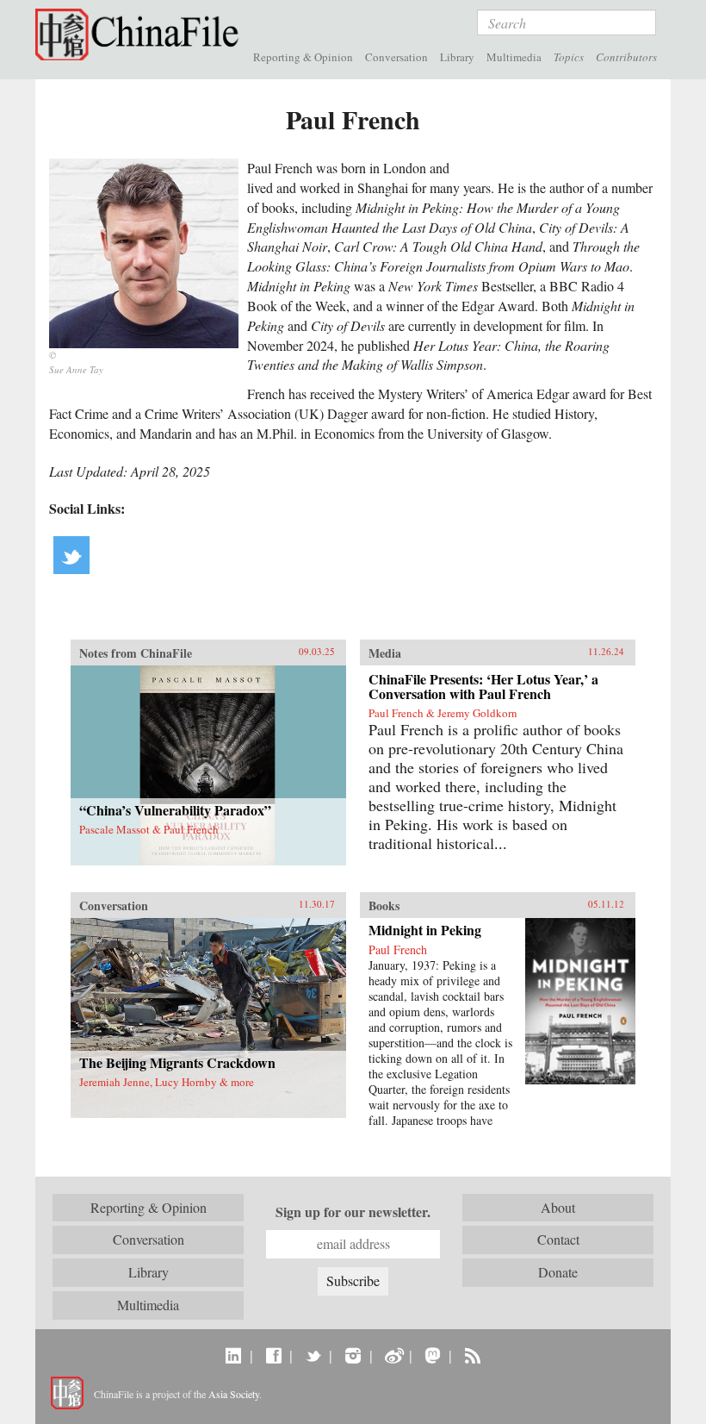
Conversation (396, 57)
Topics (569, 57)
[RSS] (472, 1355)
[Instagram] (352, 1355)
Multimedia (514, 57)
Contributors (626, 57)
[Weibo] (393, 1355)
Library (457, 57)
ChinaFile (141, 34)
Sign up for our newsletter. (353, 1211)
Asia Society (233, 1394)
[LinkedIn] (234, 1355)
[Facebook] (273, 1355)
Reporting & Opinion (303, 57)
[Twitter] (313, 1355)
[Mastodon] (432, 1355)
